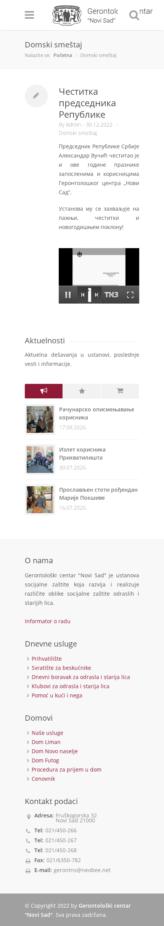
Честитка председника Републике (87, 102)
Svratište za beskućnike (61, 667)
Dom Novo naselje (55, 751)
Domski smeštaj (78, 132)
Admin (73, 124)
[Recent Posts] (44, 391)
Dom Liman (46, 742)
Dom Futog (45, 760)
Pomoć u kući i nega (57, 695)
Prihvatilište (47, 658)
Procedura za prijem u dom (66, 769)
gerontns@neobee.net (82, 870)
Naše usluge (47, 732)
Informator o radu (48, 621)
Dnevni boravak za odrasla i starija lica (81, 677)
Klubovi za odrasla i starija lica (70, 686)
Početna (62, 55)
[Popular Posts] (82, 391)
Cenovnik (43, 778)
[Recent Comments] (120, 391)
